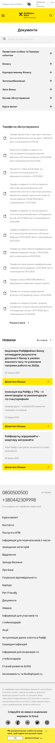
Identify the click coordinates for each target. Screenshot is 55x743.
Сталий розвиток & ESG (16, 666)
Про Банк (8, 570)
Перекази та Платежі (40, 4)
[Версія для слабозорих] (30, 4)
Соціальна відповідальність (19, 577)
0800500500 (15, 492)
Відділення (9, 554)
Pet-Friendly (9, 592)
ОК (15, 738)
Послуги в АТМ (11, 532)
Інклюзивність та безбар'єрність (22, 674)
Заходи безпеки (12, 562)
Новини (6, 608)
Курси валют (10, 517)
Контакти (8, 525)
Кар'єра (7, 585)
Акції (5, 630)
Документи (9, 600)
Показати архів (17, 322)
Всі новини (42, 340)
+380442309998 (19, 500)
